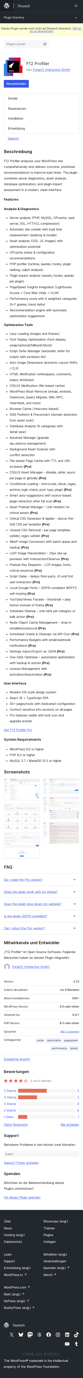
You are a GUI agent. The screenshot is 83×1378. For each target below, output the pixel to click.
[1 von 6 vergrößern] (35, 783)
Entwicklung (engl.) (17, 1268)
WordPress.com (17, 1287)
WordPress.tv (15, 1275)
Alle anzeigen (70, 1125)
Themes (49, 1228)
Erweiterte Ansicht (17, 1059)
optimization (54, 1040)
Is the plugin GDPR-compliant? (25, 916)
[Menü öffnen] (77, 6)
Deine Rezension (16, 1125)
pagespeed (71, 1040)
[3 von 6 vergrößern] (35, 838)
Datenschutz (13, 1242)
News (8, 1228)
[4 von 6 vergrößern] (74, 783)
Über (7, 1221)
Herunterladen (16, 83)
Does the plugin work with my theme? (31, 892)
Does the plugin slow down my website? (32, 904)
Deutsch (19, 1325)
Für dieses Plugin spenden (22, 1197)
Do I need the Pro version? (23, 880)
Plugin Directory (14, 17)
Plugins (48, 1235)
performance (59, 1048)
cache (40, 1040)
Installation (15, 118)
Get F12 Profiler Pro (18, 730)
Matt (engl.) (14, 1294)
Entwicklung (16, 128)
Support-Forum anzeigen (21, 1163)
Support (13, 138)
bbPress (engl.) (16, 1301)
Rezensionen (17, 109)
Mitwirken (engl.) (55, 1254)
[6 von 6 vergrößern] (74, 827)
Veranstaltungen (54, 1261)
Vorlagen (49, 1242)
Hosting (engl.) (14, 1235)
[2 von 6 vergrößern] (35, 809)
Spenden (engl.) (56, 1268)
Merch (49, 1275)
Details (13, 98)
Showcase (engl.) (55, 1221)
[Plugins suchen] (45, 44)
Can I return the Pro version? (24, 928)
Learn (8, 1254)
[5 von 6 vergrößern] (74, 802)
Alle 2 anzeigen (69, 1031)
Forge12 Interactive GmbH (51, 70)
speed (74, 1048)
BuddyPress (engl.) (19, 1308)
